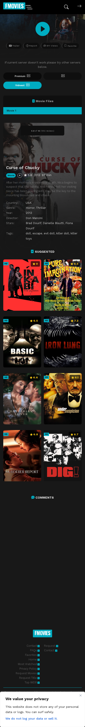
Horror (30, 207)
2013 (29, 212)
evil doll (49, 233)
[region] (42, 709)
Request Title (28, 677)
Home (33, 659)
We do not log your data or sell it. (31, 718)
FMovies (14, 6)
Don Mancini (34, 218)
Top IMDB (31, 682)
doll (28, 233)
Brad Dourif (33, 223)
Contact (32, 645)
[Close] (80, 695)
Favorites (31, 655)
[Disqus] (42, 559)
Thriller (41, 207)
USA (29, 202)
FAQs (33, 650)
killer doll (62, 233)
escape (37, 233)
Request (50, 645)
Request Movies (26, 673)
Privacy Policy (28, 668)
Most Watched (27, 664)
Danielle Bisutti (53, 223)
